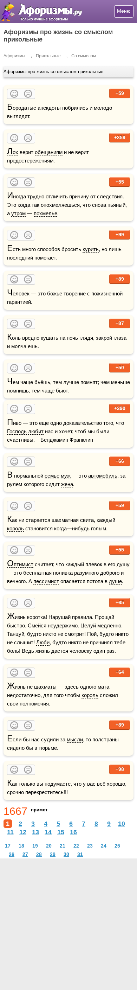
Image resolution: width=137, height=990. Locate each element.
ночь (72, 338)
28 (39, 854)
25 (117, 846)
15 (60, 832)
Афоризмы (14, 55)
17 (8, 846)
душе (115, 581)
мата (103, 687)
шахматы (45, 687)
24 (103, 846)
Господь (17, 431)
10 (121, 823)
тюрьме (48, 748)
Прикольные (48, 55)
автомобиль (102, 476)
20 (49, 846)
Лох (12, 152)
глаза (119, 338)
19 (35, 846)
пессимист (46, 581)
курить (91, 249)
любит (36, 431)
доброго (109, 573)
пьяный (116, 205)
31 (80, 854)
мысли (75, 739)
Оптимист (20, 564)
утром (18, 213)
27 (25, 854)
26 (11, 854)
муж (66, 476)
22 (76, 846)
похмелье (45, 213)
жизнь (42, 651)
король (15, 528)
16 (73, 832)
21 (62, 846)
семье (52, 476)
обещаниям (49, 152)
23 (90, 846)
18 (21, 846)
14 (48, 832)
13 (35, 832)
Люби (43, 642)
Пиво (14, 423)
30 (66, 854)
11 (10, 832)
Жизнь (16, 687)
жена (67, 484)
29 (53, 854)
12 (22, 832)
